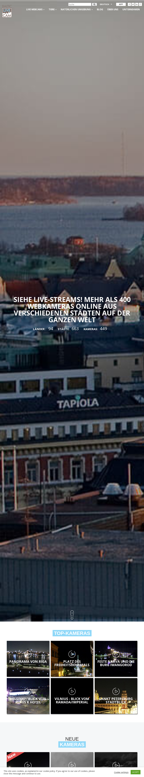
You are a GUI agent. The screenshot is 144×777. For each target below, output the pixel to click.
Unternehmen (131, 9)
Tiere (52, 9)
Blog (100, 9)
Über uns (112, 9)
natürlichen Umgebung (76, 9)
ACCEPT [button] (135, 772)
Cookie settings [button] (121, 772)
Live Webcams (34, 9)
